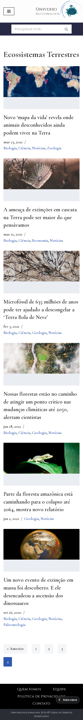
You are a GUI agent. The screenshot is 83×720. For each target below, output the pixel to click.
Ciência (24, 148)
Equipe (59, 689)
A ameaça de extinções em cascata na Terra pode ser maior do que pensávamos (40, 217)
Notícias (38, 148)
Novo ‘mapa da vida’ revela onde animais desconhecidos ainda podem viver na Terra (38, 125)
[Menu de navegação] (8, 11)
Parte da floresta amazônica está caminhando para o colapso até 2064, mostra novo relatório (38, 502)
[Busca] (66, 29)
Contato (41, 703)
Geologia (39, 332)
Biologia (10, 148)
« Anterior (15, 648)
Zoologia (54, 148)
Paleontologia (14, 624)
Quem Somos (29, 689)
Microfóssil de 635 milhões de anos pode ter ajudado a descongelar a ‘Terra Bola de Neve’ (40, 309)
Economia (40, 240)
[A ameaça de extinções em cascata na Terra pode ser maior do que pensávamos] (41, 173)
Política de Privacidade (41, 696)
